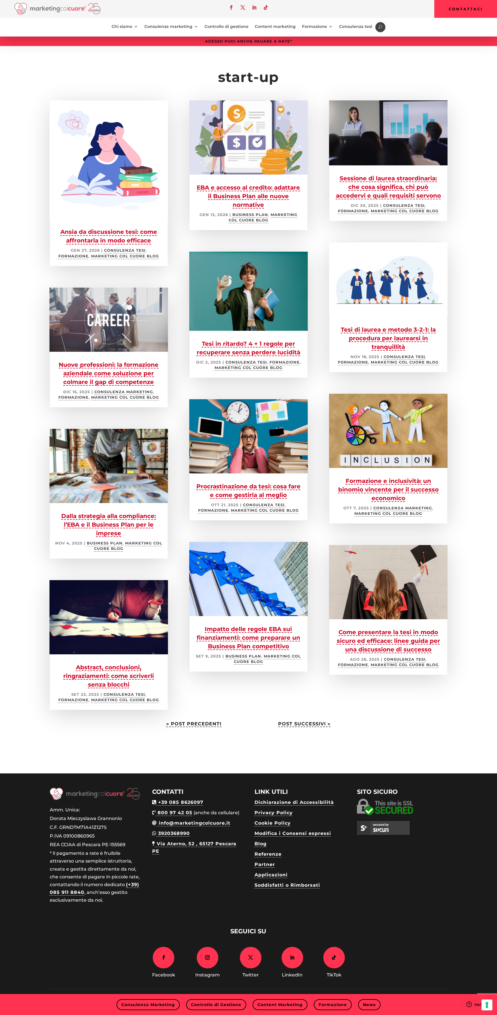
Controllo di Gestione (216, 1004)
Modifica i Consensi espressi (293, 833)
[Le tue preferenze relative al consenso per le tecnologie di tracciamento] (486, 1004)
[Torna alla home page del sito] (57, 13)
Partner (265, 864)
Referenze (268, 854)
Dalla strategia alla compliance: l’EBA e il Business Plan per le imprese (108, 525)
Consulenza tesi (355, 26)
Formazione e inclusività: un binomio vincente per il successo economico (388, 489)
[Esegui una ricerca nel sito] (380, 27)
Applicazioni (271, 875)
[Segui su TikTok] (265, 7)
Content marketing (275, 26)
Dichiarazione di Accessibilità (294, 802)
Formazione (314, 26)
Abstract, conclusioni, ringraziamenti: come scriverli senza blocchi (108, 676)
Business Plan (105, 543)
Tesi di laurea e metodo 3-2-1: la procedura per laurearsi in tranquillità (388, 338)
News (369, 1004)
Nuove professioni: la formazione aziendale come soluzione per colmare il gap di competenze (108, 373)
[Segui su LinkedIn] (254, 7)
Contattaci (466, 9)
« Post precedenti (193, 724)
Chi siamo (122, 26)
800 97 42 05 (174, 812)
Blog (261, 843)
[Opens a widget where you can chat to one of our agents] (475, 1005)
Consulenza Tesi (125, 250)
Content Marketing (280, 1004)
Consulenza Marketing (123, 392)
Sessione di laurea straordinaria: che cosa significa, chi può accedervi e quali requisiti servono (388, 187)
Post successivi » (304, 724)
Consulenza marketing (168, 26)
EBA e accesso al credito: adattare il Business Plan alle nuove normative (248, 196)
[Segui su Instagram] (207, 957)
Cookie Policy (273, 823)
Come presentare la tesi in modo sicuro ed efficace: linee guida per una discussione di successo (388, 641)
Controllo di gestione (226, 26)
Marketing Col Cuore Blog (125, 256)
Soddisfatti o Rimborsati (287, 885)
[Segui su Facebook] (231, 7)
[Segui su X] (242, 7)
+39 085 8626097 (179, 802)
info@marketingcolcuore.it (193, 823)
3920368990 (173, 833)
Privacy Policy (274, 812)
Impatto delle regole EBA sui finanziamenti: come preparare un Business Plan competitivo (248, 638)
